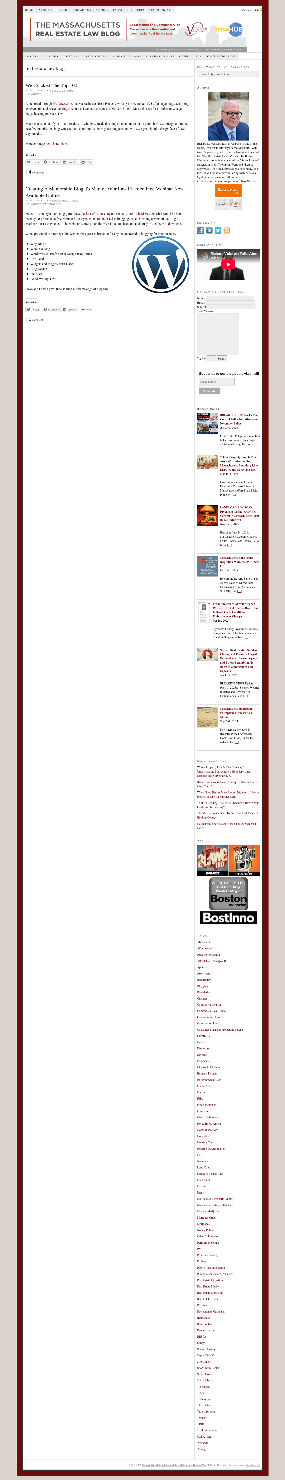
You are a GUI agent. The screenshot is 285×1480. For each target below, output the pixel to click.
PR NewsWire (62, 103)
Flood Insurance (206, 1105)
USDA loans (204, 1436)
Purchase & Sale (160, 56)
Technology (52, 204)
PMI (199, 1249)
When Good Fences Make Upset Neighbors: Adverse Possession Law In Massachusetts (228, 794)
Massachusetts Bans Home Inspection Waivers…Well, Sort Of (240, 561)
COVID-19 (70, 56)
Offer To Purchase (207, 1236)
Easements (203, 1061)
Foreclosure (204, 1111)
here (48, 143)
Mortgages (203, 1224)
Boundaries (203, 992)
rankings (63, 108)
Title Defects (204, 1405)
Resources (136, 9)
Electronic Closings (208, 1067)
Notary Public (205, 1230)
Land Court (204, 1167)
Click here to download (165, 223)
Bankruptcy (204, 980)
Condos (31, 56)
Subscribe (250, 9)
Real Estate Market (208, 1286)
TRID (200, 1424)
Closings (50, 56)
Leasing (201, 1186)
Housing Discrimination (211, 1149)
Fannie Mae (204, 1086)
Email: (201, 302)
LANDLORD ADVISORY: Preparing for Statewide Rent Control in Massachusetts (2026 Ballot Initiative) (240, 513)
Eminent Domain (207, 1073)
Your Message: (205, 311)
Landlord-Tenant (126, 56)
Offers (185, 56)
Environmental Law (209, 1080)
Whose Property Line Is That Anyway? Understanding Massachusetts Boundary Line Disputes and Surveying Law (239, 463)
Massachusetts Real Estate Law (215, 1205)
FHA (200, 1098)
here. (64, 143)
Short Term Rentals (208, 1368)
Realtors (202, 1305)
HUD (200, 1155)
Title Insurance (206, 1411)
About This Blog (53, 9)
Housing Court (205, 1142)
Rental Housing (206, 1330)
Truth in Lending (207, 1430)
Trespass (202, 1418)
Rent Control (204, 1324)
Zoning (201, 1449)
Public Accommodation (211, 1268)
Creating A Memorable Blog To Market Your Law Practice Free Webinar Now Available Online (104, 192)
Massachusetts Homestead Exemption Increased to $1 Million (237, 712)
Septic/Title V (205, 1355)
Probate (201, 1261)
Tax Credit (203, 1387)
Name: (201, 298)
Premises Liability (208, 1255)
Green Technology (208, 1117)
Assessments (204, 973)
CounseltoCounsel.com (111, 213)
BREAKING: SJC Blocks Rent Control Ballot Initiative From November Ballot (239, 419)
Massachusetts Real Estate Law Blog (135, 32)
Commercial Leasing (209, 1004)
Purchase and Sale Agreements (215, 1274)
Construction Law (207, 1023)
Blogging (35, 94)
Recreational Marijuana (210, 1311)
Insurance (202, 1161)
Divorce (202, 1055)
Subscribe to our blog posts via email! (229, 373)
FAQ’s (117, 9)
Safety (201, 1343)
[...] (256, 444)
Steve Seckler (82, 213)
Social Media (205, 1380)
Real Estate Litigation (215, 56)
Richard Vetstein (144, 213)
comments (36, 172)
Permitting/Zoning (208, 1242)
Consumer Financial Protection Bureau (220, 1029)
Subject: (202, 307)
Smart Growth (205, 1374)
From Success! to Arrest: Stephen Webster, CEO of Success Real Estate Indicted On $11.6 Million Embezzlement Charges (236, 610)
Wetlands (202, 1443)
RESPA (201, 1336)
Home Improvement (209, 1123)
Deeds (200, 1042)
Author (102, 9)
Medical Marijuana (208, 1211)
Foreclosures (94, 56)
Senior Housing (206, 1349)
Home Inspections (207, 1130)
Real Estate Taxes (207, 1299)
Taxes (200, 1393)
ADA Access (204, 948)
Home (29, 9)
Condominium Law (208, 1017)
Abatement (203, 942)
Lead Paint (203, 1180)
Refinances (203, 1318)
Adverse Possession (208, 955)
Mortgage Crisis (206, 1217)
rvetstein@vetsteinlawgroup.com (216, 181)
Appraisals (203, 967)
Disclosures (204, 1048)
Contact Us (81, 9)
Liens (200, 1192)
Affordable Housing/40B (211, 961)
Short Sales (204, 1361)
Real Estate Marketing (210, 1293)
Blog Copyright (253, 1465)
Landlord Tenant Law (210, 1174)
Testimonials (161, 9)
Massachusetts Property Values (215, 1199)
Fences (201, 1092)
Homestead (203, 1136)
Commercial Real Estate (211, 1011)
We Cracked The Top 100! (52, 85)
